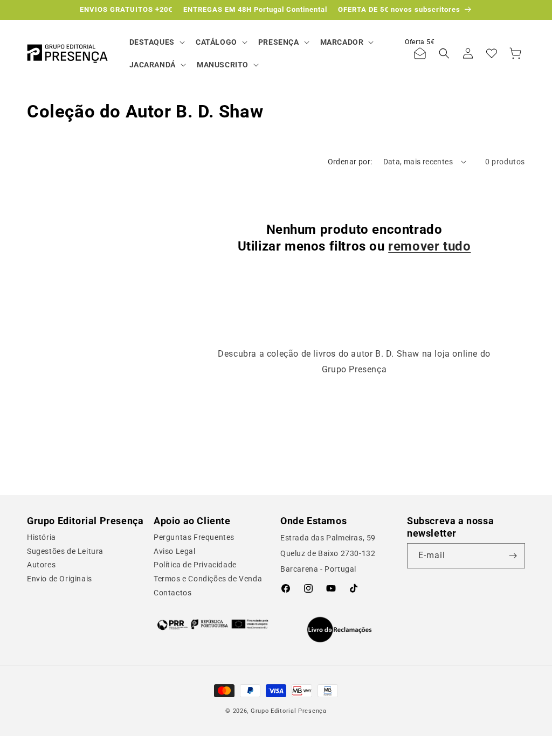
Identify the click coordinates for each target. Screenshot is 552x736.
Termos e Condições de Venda (208, 578)
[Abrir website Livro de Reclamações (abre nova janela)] (339, 630)
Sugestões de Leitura (65, 551)
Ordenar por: (350, 161)
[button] (156, 42)
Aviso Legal (175, 551)
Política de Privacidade (195, 564)
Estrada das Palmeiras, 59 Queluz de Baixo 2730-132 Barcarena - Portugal (328, 553)
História (41, 537)
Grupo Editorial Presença (289, 710)
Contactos (172, 592)
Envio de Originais (59, 578)
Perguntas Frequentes (194, 537)
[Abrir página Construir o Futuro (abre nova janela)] (213, 624)
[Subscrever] (513, 555)
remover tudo (429, 246)
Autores (41, 564)
